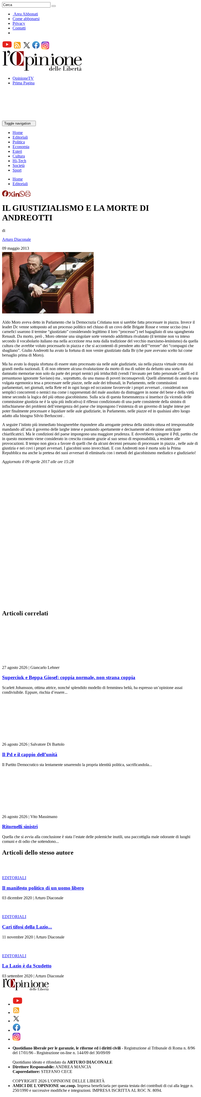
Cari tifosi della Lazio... (27, 927)
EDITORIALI (14, 878)
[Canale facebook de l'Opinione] (36, 48)
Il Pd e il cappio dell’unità (29, 754)
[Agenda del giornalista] (25, 118)
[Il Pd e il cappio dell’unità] (33, 739)
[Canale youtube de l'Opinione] (7, 48)
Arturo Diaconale (16, 239)
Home (18, 132)
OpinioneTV (23, 78)
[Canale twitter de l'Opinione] (27, 48)
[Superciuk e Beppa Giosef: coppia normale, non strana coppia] (33, 663)
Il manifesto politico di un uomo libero (43, 888)
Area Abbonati (26, 14)
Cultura (19, 156)
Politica (19, 142)
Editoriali (20, 137)
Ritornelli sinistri (20, 826)
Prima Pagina (24, 83)
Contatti (19, 28)
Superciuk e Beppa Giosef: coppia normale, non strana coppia (68, 677)
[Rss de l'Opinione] (17, 48)
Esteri (17, 151)
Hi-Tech (19, 161)
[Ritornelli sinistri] (33, 812)
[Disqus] (100, 538)
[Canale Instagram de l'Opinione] (45, 48)
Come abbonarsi (26, 18)
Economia (21, 146)
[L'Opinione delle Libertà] (42, 69)
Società (19, 165)
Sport (17, 170)
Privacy (19, 23)
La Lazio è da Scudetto (27, 965)
